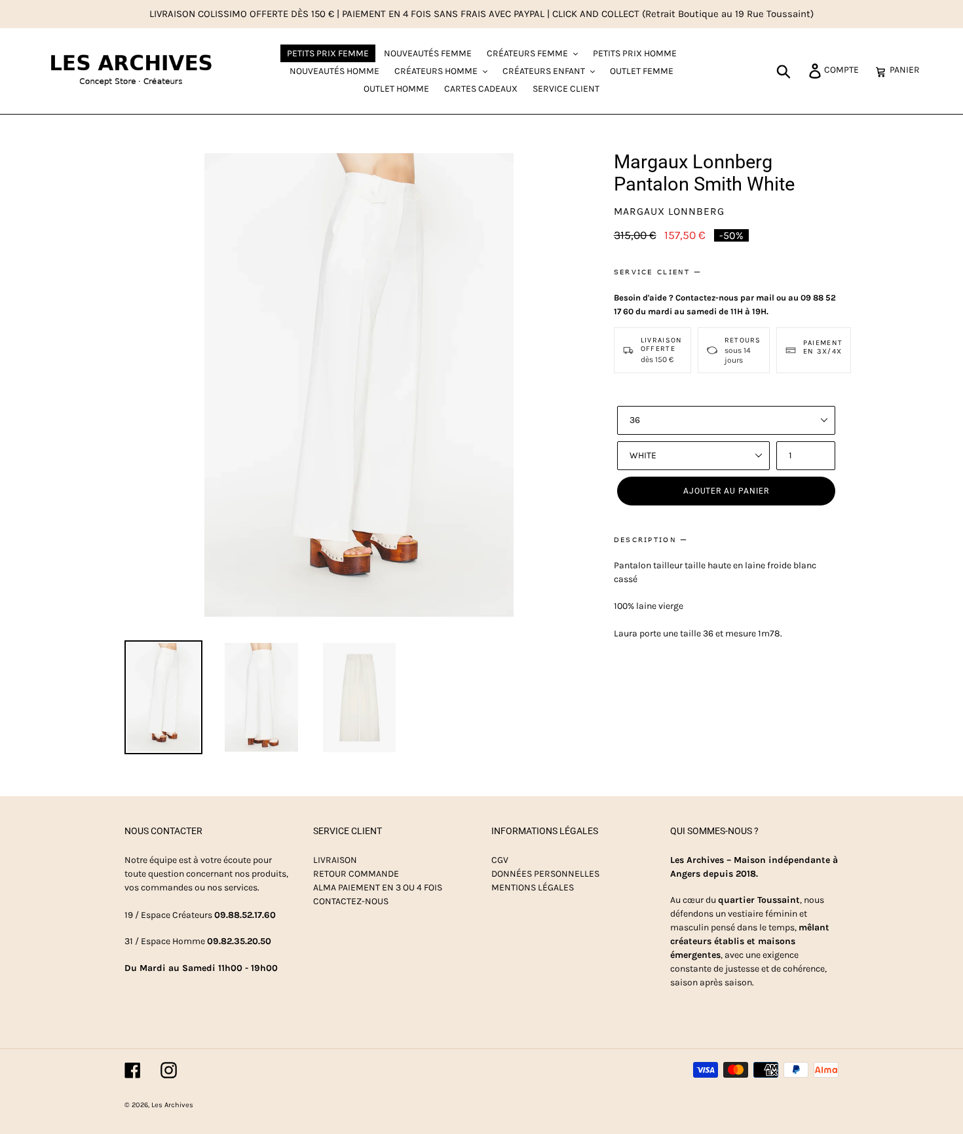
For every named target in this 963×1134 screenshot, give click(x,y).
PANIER (908, 69)
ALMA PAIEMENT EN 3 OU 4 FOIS (377, 887)
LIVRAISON (335, 860)
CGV (499, 860)
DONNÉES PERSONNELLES (545, 873)
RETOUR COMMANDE (356, 873)
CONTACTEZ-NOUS (350, 901)
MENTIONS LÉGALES (532, 887)
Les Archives (172, 1105)
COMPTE (845, 69)
